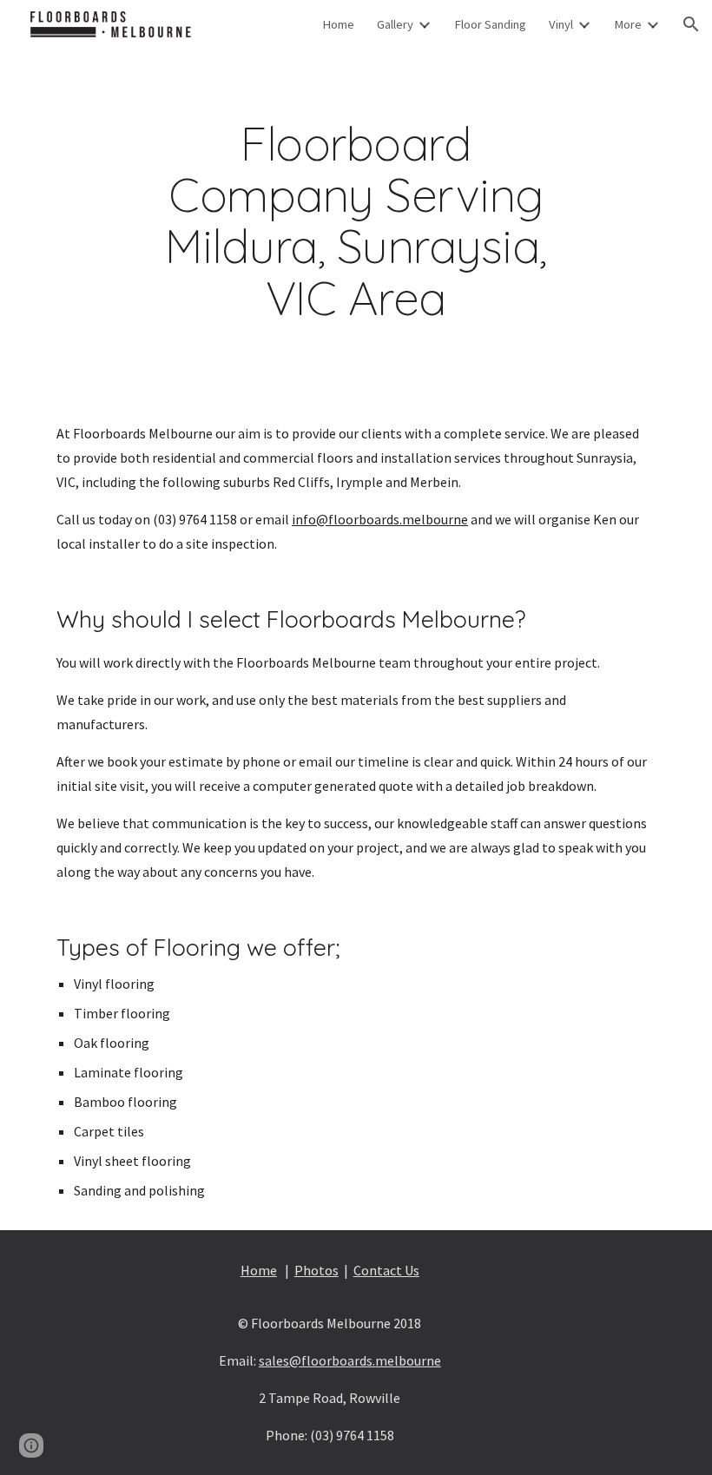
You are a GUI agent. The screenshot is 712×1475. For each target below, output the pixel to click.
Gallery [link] (395, 24)
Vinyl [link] (561, 24)
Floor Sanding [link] (490, 24)
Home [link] (338, 24)
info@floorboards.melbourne (380, 519)
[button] (691, 24)
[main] (356, 221)
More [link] (628, 24)
